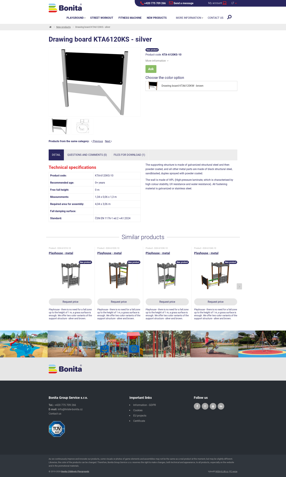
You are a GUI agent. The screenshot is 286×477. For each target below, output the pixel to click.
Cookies (138, 410)
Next (108, 141)
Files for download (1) (129, 154)
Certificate (139, 420)
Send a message (183, 3)
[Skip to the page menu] (50, 27)
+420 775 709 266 (155, 3)
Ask (151, 69)
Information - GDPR (144, 405)
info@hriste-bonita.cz (70, 409)
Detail (56, 154)
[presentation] (46, 286)
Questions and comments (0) (87, 154)
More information (155, 60)
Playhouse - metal (61, 253)
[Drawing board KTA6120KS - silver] (59, 126)
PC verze (233, 471)
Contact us (55, 413)
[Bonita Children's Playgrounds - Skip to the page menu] (65, 8)
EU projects (139, 415)
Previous (97, 141)
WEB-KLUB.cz (221, 471)
